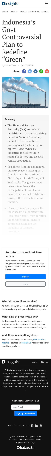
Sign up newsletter (25, 413)
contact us (26, 342)
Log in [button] (25, 284)
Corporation (34, 11)
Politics (45, 11)
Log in (34, 361)
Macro (5, 11)
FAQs (33, 442)
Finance (23, 11)
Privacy (38, 439)
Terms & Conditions (26, 439)
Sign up (44, 362)
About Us (12, 439)
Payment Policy (22, 442)
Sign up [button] (25, 276)
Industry (13, 11)
